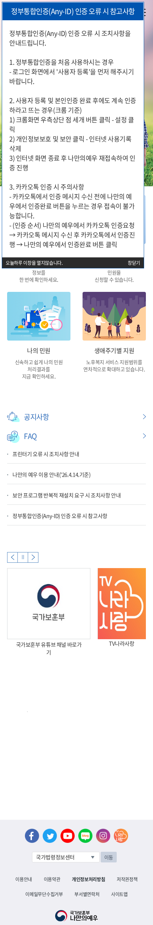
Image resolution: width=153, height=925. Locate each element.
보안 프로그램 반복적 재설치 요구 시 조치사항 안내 (66, 495)
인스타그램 (103, 836)
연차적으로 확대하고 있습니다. (114, 369)
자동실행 (22, 557)
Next (33, 557)
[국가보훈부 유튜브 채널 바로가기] (48, 603)
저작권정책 (127, 879)
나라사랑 (121, 836)
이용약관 (52, 879)
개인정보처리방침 (88, 879)
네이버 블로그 (85, 836)
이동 (108, 857)
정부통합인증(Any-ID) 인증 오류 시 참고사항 (59, 516)
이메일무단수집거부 (44, 894)
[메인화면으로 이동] (76, 915)
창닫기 (134, 262)
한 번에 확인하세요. (38, 279)
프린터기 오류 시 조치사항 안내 (45, 454)
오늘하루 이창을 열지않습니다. (34, 262)
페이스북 (32, 836)
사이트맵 (119, 894)
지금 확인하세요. (39, 376)
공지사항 (36, 417)
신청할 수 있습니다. (114, 279)
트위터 (50, 836)
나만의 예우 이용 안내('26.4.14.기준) (51, 474)
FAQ (30, 436)
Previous (12, 557)
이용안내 (23, 879)
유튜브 (67, 836)
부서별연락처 (86, 894)
